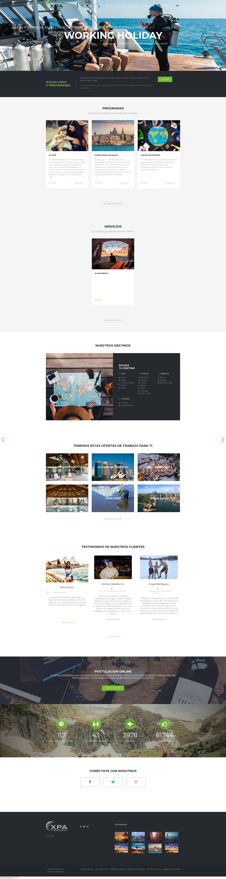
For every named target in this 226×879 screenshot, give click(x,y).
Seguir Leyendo (67, 622)
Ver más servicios (113, 320)
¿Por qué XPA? (101, 869)
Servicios (133, 5)
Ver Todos (113, 637)
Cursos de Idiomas (150, 155)
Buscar (165, 79)
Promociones (149, 5)
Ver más (52, 183)
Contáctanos (165, 5)
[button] (177, 5)
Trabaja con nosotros (171, 869)
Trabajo (98, 5)
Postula (78, 183)
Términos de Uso (154, 869)
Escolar (121, 5)
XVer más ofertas (113, 519)
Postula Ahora (113, 688)
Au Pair (52, 155)
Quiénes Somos (86, 869)
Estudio (109, 5)
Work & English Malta (106, 155)
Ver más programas (113, 204)
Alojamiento (101, 273)
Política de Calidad (117, 869)
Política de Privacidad (136, 869)
